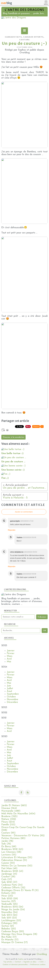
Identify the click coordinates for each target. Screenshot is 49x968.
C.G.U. (41, 962)
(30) (8, 893)
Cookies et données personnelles (15, 964)
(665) (14, 805)
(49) (9, 868)
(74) (6, 844)
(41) (12, 871)
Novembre (12, 699)
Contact (18, 962)
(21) (7, 926)
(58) (11, 852)
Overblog (42, 954)
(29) (9, 898)
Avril (9, 659)
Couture (24, 40)
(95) (8, 833)
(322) (8, 819)
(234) (8, 822)
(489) (10, 811)
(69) (8, 846)
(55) (8, 855)
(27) (8, 901)
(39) (8, 877)
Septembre (13, 694)
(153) (8, 824)
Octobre (11, 697)
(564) (9, 808)
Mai (9, 661)
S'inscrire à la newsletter (13, 437)
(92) (23, 835)
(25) (9, 904)
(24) (12, 907)
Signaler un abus (30, 962)
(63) (12, 849)
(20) (8, 929)
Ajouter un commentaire (24, 512)
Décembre (12, 702)
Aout (9, 691)
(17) (8, 937)
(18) (19, 934)
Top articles (7, 962)
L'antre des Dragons (24, 10)
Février (10, 653)
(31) (20, 890)
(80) (13, 838)
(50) (8, 863)
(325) (9, 816)
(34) (11, 885)
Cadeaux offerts (33, 37)
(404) (18, 814)
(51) (14, 860)
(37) (6, 879)
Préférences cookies (37, 964)
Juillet (10, 688)
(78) (7, 841)
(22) (9, 923)
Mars (9, 656)
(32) (13, 888)
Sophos (21, 959)
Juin (9, 686)
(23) (9, 918)
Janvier (10, 651)
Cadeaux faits (13, 37)
